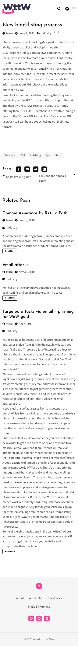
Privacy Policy (53, 598)
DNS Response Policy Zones (20, 53)
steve (9, 324)
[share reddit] (35, 169)
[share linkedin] (44, 169)
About (20, 598)
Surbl (58, 155)
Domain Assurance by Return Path (34, 213)
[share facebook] (18, 169)
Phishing (35, 155)
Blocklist (10, 155)
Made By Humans (39, 607)
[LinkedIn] (47, 618)
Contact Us (34, 598)
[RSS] (39, 586)
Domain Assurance (25, 246)
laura (9, 220)
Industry (12, 227)
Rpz (48, 155)
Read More (10, 251)
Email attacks (15, 265)
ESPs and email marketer (28, 293)
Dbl (22, 155)
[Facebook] (31, 618)
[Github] (39, 618)
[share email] (27, 169)
